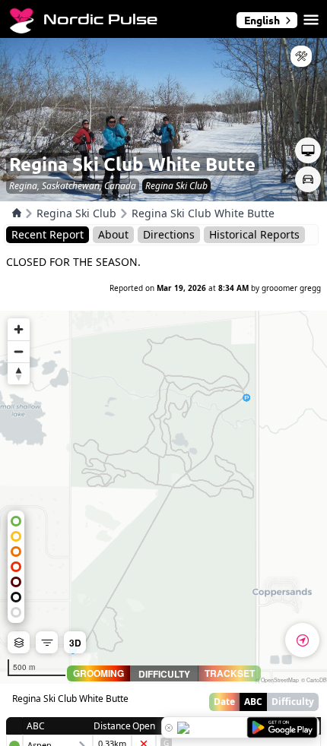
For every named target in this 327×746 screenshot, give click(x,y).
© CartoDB (314, 680)
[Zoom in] (19, 329)
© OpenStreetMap (277, 680)
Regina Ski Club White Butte (203, 213)
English (262, 20)
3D (75, 643)
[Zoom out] (19, 351)
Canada (120, 185)
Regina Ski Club (76, 213)
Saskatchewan (71, 185)
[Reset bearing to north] (19, 373)
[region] (163, 497)
